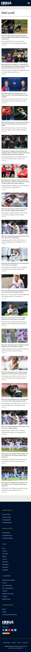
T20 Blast (4, 596)
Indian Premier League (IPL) (8, 580)
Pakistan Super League (7, 593)
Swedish (4, 612)
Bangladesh (5, 570)
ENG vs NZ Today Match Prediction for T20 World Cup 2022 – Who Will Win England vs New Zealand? (15, 95)
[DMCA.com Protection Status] (6, 633)
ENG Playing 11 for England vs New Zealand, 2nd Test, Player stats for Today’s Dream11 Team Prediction (15, 455)
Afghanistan (5, 567)
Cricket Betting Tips (7, 535)
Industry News (6, 642)
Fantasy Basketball (7, 522)
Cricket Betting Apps (7, 538)
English (4, 609)
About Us (14, 642)
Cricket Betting (6, 532)
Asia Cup (4, 582)
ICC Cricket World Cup (7, 588)
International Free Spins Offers (9, 614)
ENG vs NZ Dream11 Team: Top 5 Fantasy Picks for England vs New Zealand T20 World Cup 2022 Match (15, 123)
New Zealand (5, 564)
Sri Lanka (4, 559)
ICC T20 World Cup (7, 585)
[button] (3, 630)
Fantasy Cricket (6, 514)
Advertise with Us (19, 648)
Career (19, 642)
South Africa (5, 553)
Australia (4, 551)
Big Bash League (6, 599)
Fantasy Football (6, 517)
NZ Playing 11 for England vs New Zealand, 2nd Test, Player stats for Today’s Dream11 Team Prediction (14, 484)
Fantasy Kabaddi (6, 519)
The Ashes (4, 591)
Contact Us (25, 642)
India (3, 548)
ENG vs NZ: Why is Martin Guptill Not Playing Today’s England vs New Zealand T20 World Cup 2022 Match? (15, 37)
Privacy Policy (18, 646)
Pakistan (4, 556)
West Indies (5, 561)
